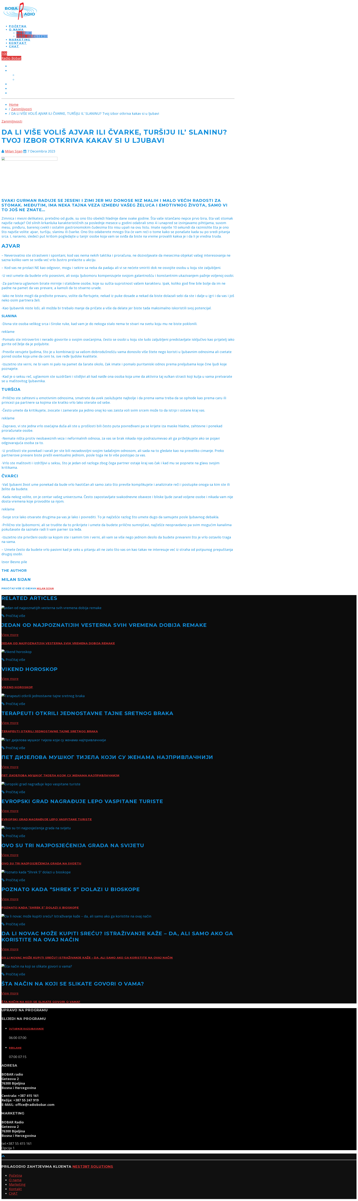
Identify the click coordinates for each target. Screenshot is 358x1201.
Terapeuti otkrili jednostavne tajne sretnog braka (49, 731)
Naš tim (24, 33)
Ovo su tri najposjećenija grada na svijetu (41, 863)
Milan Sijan (13, 151)
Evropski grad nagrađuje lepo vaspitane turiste (46, 819)
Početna (18, 26)
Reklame (15, 1047)
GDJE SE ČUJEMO (32, 36)
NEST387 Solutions (93, 1167)
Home (13, 104)
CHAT (14, 46)
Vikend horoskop (17, 687)
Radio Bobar (11, 58)
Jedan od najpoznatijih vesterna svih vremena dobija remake (58, 643)
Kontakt (18, 43)
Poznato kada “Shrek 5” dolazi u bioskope (40, 907)
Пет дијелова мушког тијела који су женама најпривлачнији (60, 775)
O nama (16, 29)
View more (9, 634)
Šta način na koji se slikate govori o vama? (40, 1001)
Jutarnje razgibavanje (26, 1028)
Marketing (19, 39)
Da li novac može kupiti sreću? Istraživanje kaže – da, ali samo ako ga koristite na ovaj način (87, 957)
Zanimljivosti (21, 109)
